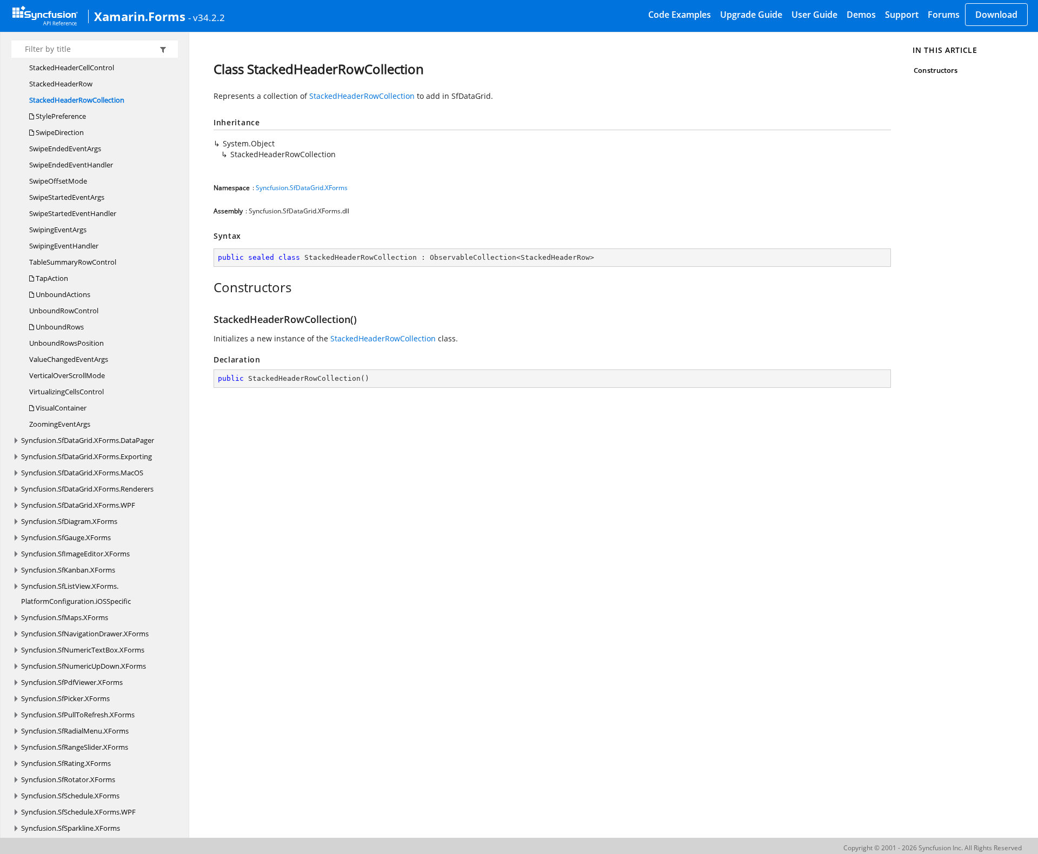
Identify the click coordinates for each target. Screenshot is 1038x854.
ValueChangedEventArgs (68, 359)
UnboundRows (59, 327)
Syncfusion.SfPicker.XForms (65, 698)
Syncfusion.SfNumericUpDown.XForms (83, 666)
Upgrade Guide (751, 15)
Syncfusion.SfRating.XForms (66, 763)
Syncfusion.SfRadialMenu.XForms (75, 731)
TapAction (51, 278)
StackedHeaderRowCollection (76, 100)
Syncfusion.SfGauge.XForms (66, 537)
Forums (944, 15)
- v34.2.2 (206, 17)
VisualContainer (60, 408)
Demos (861, 15)
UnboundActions (62, 294)
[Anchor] (208, 287)
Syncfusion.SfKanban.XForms (68, 570)
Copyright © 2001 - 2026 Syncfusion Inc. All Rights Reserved (932, 847)
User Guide (814, 15)
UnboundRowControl (63, 310)
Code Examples (679, 15)
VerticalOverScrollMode (67, 375)
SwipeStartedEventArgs (66, 197)
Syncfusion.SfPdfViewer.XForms (72, 682)
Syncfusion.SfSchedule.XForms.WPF (78, 812)
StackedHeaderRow (60, 84)
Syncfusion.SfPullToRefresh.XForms (78, 714)
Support (902, 15)
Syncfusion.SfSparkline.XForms (70, 828)
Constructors (935, 70)
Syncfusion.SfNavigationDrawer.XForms (85, 633)
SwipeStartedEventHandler (72, 213)
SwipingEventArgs (57, 229)
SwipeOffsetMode (58, 181)
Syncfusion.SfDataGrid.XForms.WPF (78, 505)
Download (996, 15)
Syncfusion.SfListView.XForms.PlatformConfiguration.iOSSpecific (76, 593)
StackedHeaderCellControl (71, 67)
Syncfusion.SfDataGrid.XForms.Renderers (87, 489)
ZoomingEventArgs (59, 424)
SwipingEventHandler (63, 246)
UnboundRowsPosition (66, 343)
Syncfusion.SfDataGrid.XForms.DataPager (87, 440)
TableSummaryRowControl (72, 262)
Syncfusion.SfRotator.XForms (68, 779)
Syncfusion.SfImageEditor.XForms (75, 554)
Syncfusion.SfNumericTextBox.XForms (82, 650)
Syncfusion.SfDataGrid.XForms (302, 187)
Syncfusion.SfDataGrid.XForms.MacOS (82, 473)
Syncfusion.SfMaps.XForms (64, 617)
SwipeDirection (59, 132)
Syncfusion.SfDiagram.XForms (69, 521)
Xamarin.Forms (139, 16)
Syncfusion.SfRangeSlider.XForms (74, 747)
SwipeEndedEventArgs (65, 148)
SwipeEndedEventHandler (71, 165)
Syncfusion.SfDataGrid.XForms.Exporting (86, 456)
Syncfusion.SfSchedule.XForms (70, 796)
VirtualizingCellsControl (66, 391)
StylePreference (60, 116)
